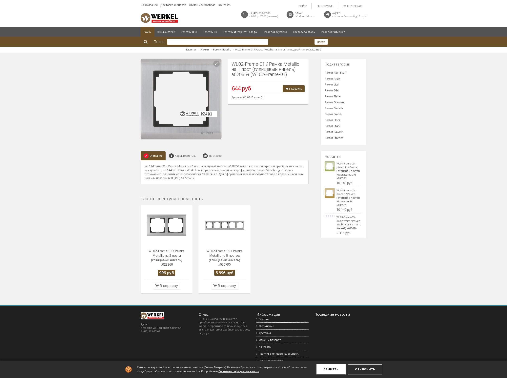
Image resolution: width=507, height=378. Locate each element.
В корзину (295, 88)
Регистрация (325, 6)
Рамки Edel (332, 90)
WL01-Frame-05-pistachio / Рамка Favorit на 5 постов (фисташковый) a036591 (348, 171)
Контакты (225, 5)
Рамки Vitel (332, 84)
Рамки (148, 32)
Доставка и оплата (173, 5)
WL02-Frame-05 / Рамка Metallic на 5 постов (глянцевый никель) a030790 (225, 258)
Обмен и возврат (270, 340)
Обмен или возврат (202, 5)
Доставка (215, 156)
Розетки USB (189, 32)
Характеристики (185, 156)
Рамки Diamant (335, 102)
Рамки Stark (332, 126)
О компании (150, 5)
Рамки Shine (333, 96)
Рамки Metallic (222, 49)
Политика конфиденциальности (279, 353)
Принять (331, 369)
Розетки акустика (275, 32)
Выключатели (166, 32)
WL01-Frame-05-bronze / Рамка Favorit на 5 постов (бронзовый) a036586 (348, 198)
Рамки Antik (332, 78)
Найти (321, 42)
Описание (156, 156)
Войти (303, 6)
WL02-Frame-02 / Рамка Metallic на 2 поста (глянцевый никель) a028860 (167, 258)
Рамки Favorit (334, 132)
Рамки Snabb (333, 114)
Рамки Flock (332, 120)
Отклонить (365, 369)
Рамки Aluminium (336, 72)
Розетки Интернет (333, 32)
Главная (191, 49)
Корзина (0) (354, 6)
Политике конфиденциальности (238, 371)
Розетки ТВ (210, 32)
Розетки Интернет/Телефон (240, 32)
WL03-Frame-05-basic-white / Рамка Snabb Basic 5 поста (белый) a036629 (348, 222)
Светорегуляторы (304, 32)
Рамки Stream (334, 138)
